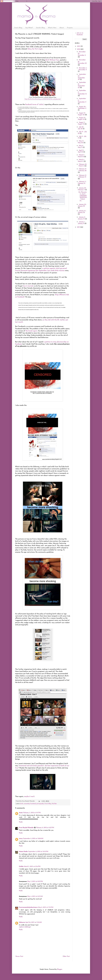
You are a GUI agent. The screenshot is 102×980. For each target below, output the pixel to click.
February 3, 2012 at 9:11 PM (32, 812)
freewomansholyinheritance (28, 907)
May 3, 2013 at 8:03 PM (35, 881)
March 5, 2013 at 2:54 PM (32, 866)
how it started (28, 286)
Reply (21, 822)
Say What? (29, 27)
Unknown (22, 922)
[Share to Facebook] (47, 801)
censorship (27, 803)
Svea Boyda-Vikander (26, 827)
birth (21, 803)
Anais (21, 812)
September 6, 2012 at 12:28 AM (33, 838)
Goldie (21, 866)
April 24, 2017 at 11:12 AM (34, 922)
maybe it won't (29, 796)
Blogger (59, 969)
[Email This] (42, 801)
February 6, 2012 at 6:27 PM (45, 827)
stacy (21, 838)
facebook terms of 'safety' (34, 104)
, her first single (35, 49)
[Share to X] (45, 801)
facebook (33, 803)
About (62, 27)
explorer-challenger (25, 927)
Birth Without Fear (52, 60)
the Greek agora (31, 331)
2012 (79, 49)
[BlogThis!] (44, 801)
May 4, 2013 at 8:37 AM (35, 896)
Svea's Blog (18, 27)
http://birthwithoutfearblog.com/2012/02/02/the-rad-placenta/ (43, 99)
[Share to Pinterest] (48, 801)
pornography (40, 803)
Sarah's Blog (40, 27)
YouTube (54, 803)
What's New (52, 27)
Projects (70, 27)
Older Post (66, 956)
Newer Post (19, 956)
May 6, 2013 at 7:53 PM (45, 907)
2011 (78, 227)
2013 (79, 46)
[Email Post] (39, 801)
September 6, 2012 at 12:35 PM (38, 851)
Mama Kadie (23, 851)
